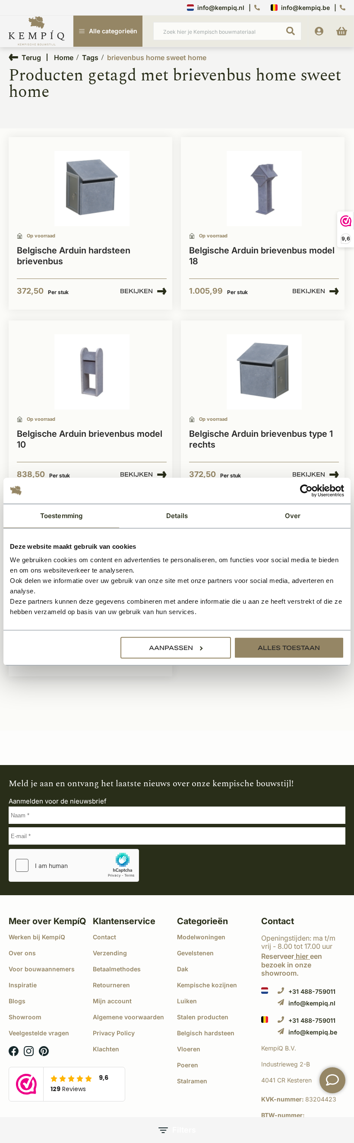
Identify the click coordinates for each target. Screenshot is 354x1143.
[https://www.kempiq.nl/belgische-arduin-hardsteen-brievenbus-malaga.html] (92, 189)
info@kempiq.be (305, 7)
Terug (31, 57)
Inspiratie (23, 985)
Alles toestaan (289, 648)
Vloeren (188, 1049)
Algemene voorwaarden (128, 1017)
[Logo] (37, 31)
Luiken (187, 1001)
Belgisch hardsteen (205, 1033)
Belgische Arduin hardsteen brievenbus (73, 255)
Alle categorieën (113, 31)
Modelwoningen (201, 937)
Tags (90, 57)
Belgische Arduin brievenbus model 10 (89, 439)
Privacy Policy (114, 1033)
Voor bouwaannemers (42, 969)
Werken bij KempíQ (37, 937)
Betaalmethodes (117, 969)
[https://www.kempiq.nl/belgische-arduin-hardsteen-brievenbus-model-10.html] (92, 372)
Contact (104, 937)
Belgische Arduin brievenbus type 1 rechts (261, 439)
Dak (182, 969)
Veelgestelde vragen (39, 1033)
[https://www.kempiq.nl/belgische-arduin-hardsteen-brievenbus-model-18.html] (264, 189)
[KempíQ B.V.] (303, 1048)
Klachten (106, 1049)
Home (63, 57)
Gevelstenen (195, 953)
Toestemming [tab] (61, 515)
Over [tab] (292, 515)
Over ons (22, 953)
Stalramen (192, 1081)
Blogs (17, 1001)
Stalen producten (202, 1017)
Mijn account (112, 1001)
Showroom (25, 1017)
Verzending (110, 953)
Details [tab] (177, 515)
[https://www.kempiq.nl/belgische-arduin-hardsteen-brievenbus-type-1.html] (264, 372)
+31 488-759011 (311, 991)
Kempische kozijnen (207, 985)
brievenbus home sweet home (156, 57)
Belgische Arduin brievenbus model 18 (262, 255)
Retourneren (111, 985)
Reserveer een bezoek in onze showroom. (291, 964)
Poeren (187, 1065)
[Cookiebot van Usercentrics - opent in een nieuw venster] (306, 490)
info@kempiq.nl (220, 7)
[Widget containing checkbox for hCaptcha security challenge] (74, 865)
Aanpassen (171, 648)
